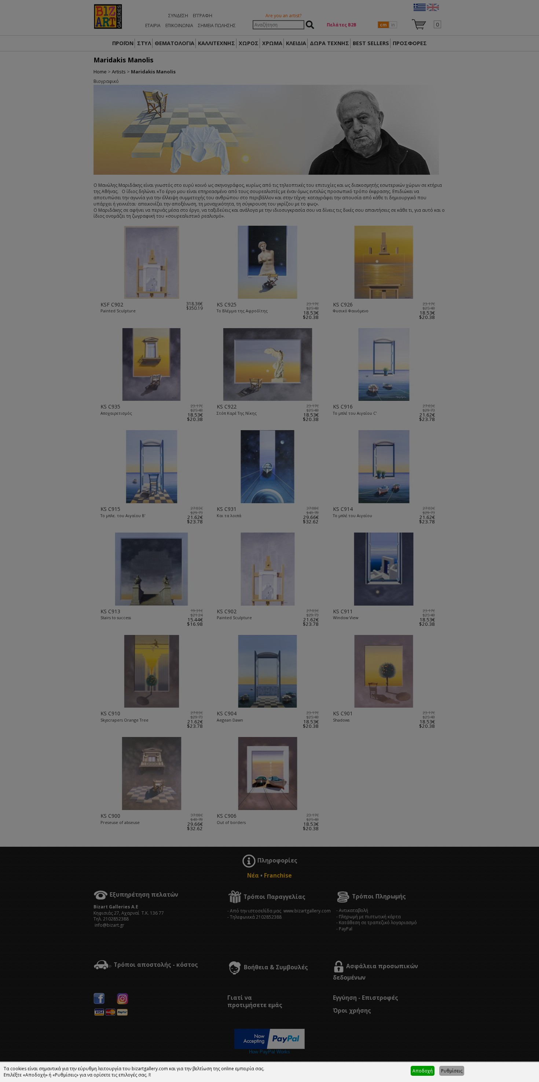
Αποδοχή (422, 1071)
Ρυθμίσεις (451, 1071)
